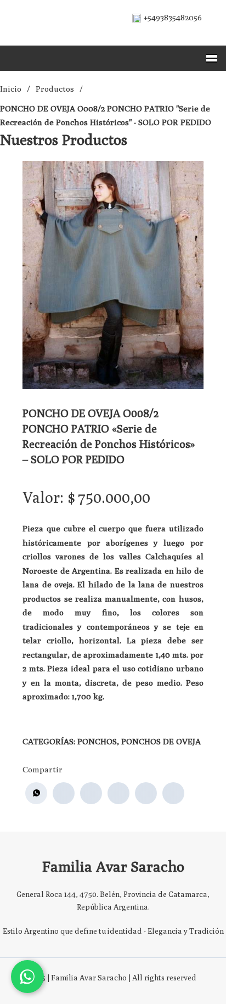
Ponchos (97, 741)
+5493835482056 (173, 17)
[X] (91, 793)
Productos (55, 88)
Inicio (10, 88)
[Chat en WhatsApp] (27, 976)
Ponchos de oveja (161, 741)
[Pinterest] (146, 793)
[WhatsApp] (36, 793)
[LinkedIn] (118, 793)
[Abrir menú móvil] (211, 58)
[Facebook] (64, 793)
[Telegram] (173, 793)
